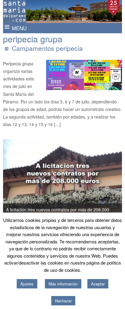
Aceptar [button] (98, 284)
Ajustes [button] (27, 284)
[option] (62, 180)
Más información (63, 284)
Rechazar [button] (63, 301)
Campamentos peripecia (47, 48)
